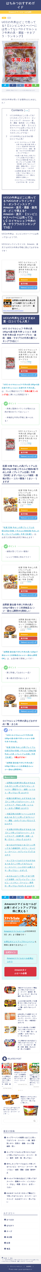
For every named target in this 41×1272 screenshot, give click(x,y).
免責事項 (28, 1266)
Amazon (24, 280)
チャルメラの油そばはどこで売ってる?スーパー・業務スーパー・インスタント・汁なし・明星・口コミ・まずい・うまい (22, 1183)
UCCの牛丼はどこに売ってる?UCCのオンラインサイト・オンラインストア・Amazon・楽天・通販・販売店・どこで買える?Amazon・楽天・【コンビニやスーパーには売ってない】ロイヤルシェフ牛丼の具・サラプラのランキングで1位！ (23, 124)
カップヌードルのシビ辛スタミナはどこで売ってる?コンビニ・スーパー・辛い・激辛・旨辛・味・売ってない (22, 1155)
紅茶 (8, 1243)
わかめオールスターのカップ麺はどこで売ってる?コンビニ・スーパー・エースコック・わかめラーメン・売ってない (22, 1197)
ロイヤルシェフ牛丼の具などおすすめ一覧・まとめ (25, 181)
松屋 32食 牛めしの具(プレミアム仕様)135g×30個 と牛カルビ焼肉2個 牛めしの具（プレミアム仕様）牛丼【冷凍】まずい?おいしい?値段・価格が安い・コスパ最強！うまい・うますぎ (26, 162)
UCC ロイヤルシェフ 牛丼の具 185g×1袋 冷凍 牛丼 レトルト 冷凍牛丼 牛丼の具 (20, 738)
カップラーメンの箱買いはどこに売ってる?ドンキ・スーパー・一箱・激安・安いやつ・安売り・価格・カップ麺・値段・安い (22, 1142)
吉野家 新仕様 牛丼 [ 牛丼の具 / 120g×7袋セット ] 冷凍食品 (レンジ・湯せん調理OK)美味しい (25, 174)
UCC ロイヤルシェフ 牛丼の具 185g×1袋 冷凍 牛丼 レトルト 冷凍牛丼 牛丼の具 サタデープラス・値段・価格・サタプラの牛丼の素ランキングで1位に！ (26, 147)
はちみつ (10, 1225)
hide (26, 110)
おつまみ (10, 1220)
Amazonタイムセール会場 (20, 971)
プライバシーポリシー (16, 1266)
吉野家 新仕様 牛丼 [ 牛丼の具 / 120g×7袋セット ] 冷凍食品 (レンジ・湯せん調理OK (20, 655)
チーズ (9, 1231)
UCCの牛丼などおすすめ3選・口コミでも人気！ (22, 137)
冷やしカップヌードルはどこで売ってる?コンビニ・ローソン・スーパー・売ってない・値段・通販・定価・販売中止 (22, 1168)
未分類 (9, 1237)
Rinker (29, 274)
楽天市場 (24, 284)
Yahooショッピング (29, 287)
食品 (4, 18)
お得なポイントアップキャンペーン (19, 942)
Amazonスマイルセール (14, 931)
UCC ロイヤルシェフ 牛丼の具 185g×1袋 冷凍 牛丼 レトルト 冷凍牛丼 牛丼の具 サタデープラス (28, 267)
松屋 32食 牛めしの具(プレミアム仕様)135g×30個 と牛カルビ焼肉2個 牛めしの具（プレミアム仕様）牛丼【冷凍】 (20, 530)
